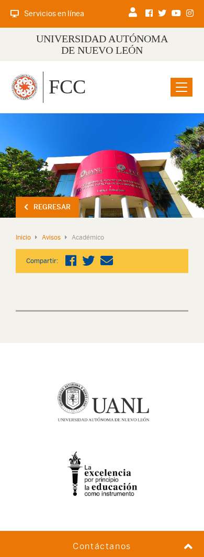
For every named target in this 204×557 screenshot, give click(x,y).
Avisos (51, 237)
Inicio (23, 237)
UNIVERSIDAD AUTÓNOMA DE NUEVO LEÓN (102, 44)
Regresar (52, 207)
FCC (67, 87)
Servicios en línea (54, 13)
